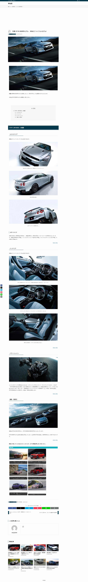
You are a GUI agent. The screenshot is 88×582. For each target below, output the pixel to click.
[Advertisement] (44, 16)
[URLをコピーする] (54, 508)
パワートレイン (20, 115)
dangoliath (14, 532)
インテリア (19, 114)
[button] (12, 508)
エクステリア (19, 112)
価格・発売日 (19, 117)
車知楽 (10, 3)
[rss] (77, 0)
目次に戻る (55, 242)
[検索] (79, 0)
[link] (23, 526)
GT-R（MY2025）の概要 (20, 110)
